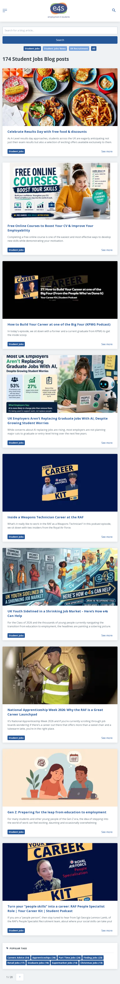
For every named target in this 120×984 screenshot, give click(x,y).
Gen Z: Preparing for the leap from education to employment (57, 812)
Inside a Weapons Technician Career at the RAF (46, 517)
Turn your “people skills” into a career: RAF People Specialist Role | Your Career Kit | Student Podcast (56, 908)
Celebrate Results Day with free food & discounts (47, 131)
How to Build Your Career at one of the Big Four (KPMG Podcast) (59, 324)
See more (106, 151)
